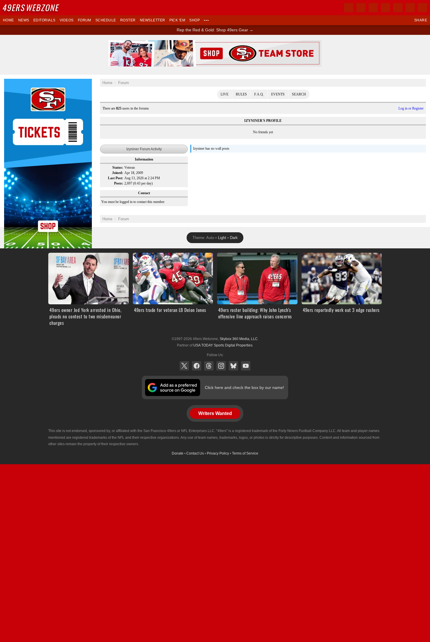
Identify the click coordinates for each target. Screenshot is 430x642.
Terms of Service (245, 453)
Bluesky (233, 365)
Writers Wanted (215, 413)
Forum (84, 20)
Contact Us (195, 453)
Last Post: (115, 178)
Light (222, 237)
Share (420, 20)
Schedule (105, 20)
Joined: (117, 173)
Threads (209, 365)
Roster (128, 20)
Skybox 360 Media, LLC (239, 339)
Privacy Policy (218, 453)
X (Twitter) (184, 365)
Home (8, 20)
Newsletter (152, 20)
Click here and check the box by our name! (244, 387)
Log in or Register (411, 108)
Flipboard (398, 7)
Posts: (118, 183)
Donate (177, 453)
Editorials (44, 20)
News (23, 20)
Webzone (31, 7)
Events (278, 94)
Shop (194, 20)
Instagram (221, 365)
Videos (67, 20)
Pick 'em (177, 20)
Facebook (196, 365)
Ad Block (12, 82)
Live (224, 94)
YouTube (245, 365)
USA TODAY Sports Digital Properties (222, 345)
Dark (234, 237)
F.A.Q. (259, 94)
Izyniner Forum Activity (144, 149)
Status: (117, 167)
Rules (241, 94)
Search (299, 94)
